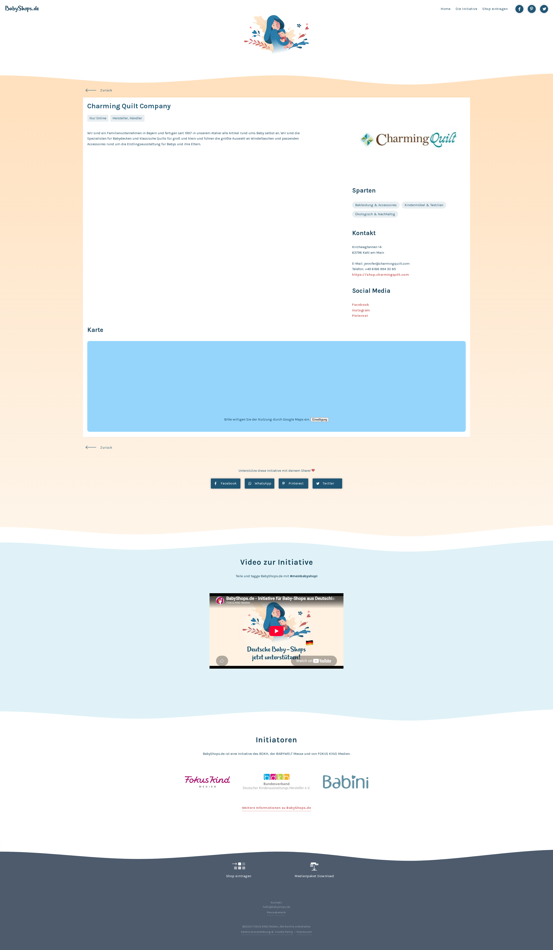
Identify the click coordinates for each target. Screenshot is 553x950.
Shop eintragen (495, 9)
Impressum (304, 931)
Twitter (327, 483)
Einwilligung (319, 419)
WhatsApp (263, 483)
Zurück (106, 90)
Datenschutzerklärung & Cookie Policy (267, 931)
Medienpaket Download (314, 876)
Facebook (360, 305)
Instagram (361, 310)
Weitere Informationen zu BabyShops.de (276, 808)
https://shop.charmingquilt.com (380, 275)
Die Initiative (466, 9)
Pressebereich (276, 912)
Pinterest (360, 316)
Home (445, 9)
